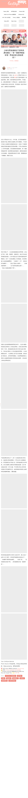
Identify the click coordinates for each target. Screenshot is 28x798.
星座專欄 (24, 17)
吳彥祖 (8, 678)
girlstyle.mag (21, 668)
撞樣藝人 (15, 678)
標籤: (2, 676)
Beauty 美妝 (6, 11)
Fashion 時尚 (21, 11)
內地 (3, 678)
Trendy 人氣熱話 (16, 17)
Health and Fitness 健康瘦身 (10, 14)
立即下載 (17, 672)
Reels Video (13, 21)
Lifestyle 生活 (21, 14)
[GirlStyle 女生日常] (14, 4)
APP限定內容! (14, 11)
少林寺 (15, 75)
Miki (9, 67)
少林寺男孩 (12, 680)
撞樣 (15, 77)
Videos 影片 (6, 21)
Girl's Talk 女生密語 (6, 17)
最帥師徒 (4, 680)
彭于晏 (19, 676)
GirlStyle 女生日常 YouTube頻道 (13, 670)
